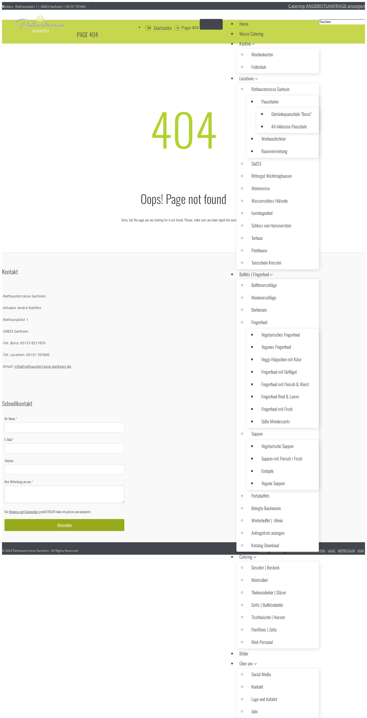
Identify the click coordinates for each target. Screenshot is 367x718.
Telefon (8, 460)
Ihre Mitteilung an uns (18, 482)
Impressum (346, 550)
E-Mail (9, 440)
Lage (331, 550)
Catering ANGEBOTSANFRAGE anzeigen (326, 6)
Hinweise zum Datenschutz (23, 511)
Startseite (163, 27)
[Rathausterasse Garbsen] (39, 24)
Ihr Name (10, 418)
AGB (361, 550)
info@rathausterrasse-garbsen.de (42, 366)
